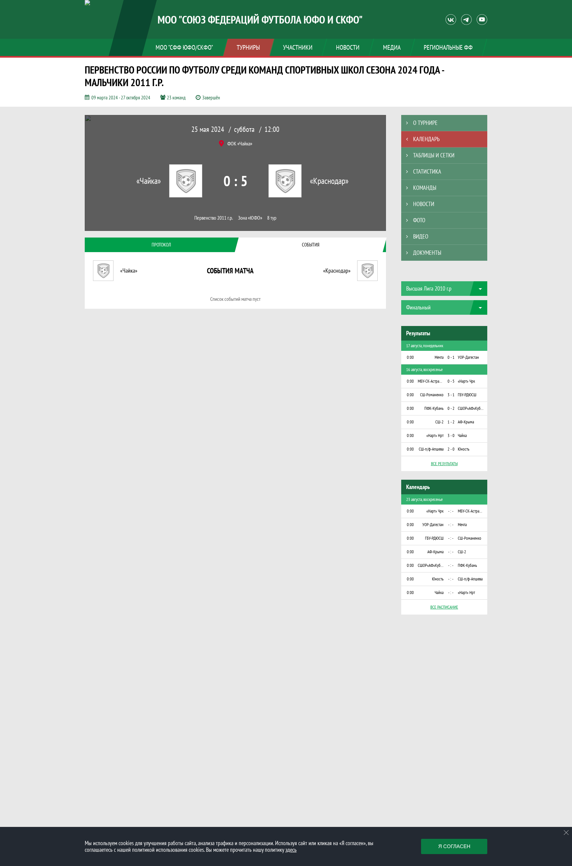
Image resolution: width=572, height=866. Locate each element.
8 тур (271, 218)
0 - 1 (451, 357)
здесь (291, 849)
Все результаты (444, 463)
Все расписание (444, 607)
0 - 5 (451, 381)
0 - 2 (451, 408)
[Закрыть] (566, 833)
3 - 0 (451, 435)
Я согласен (454, 846)
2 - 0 (451, 449)
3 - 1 (451, 395)
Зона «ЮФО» (250, 218)
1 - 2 (451, 422)
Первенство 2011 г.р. (213, 218)
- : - (450, 511)
